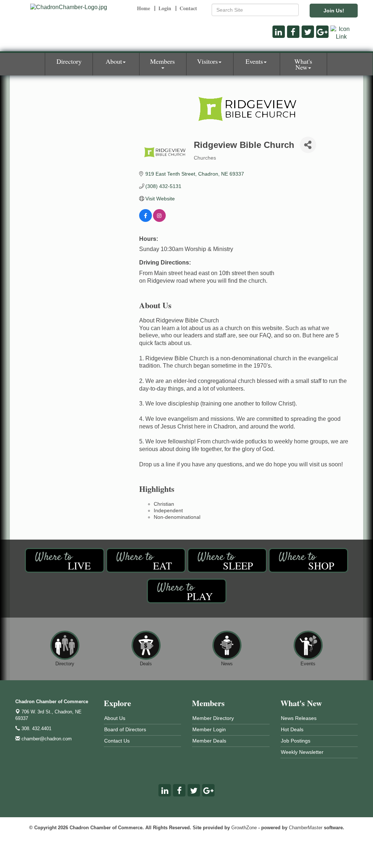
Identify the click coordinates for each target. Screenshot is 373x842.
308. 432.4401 (35, 728)
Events (254, 61)
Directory (69, 61)
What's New (303, 64)
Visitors (207, 61)
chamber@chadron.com (46, 738)
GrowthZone (244, 827)
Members (162, 61)
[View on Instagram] (159, 220)
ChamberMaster (305, 827)
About (114, 61)
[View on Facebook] (145, 220)
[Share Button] (308, 145)
